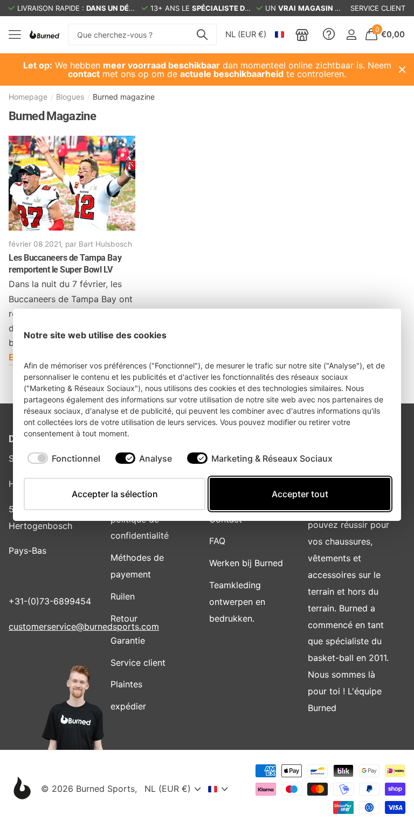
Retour (124, 618)
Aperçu (370, 334)
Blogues (70, 96)
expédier (128, 706)
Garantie (128, 640)
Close (402, 69)
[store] (302, 34)
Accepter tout (300, 494)
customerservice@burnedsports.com (84, 626)
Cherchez (202, 34)
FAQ (217, 540)
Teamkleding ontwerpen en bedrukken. (237, 602)
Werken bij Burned (246, 563)
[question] (328, 34)
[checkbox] (64, 458)
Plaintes (126, 684)
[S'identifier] (351, 35)
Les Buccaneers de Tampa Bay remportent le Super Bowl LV (65, 264)
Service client (138, 662)
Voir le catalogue (15, 35)
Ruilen (123, 596)
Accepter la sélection (115, 494)
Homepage (28, 96)
